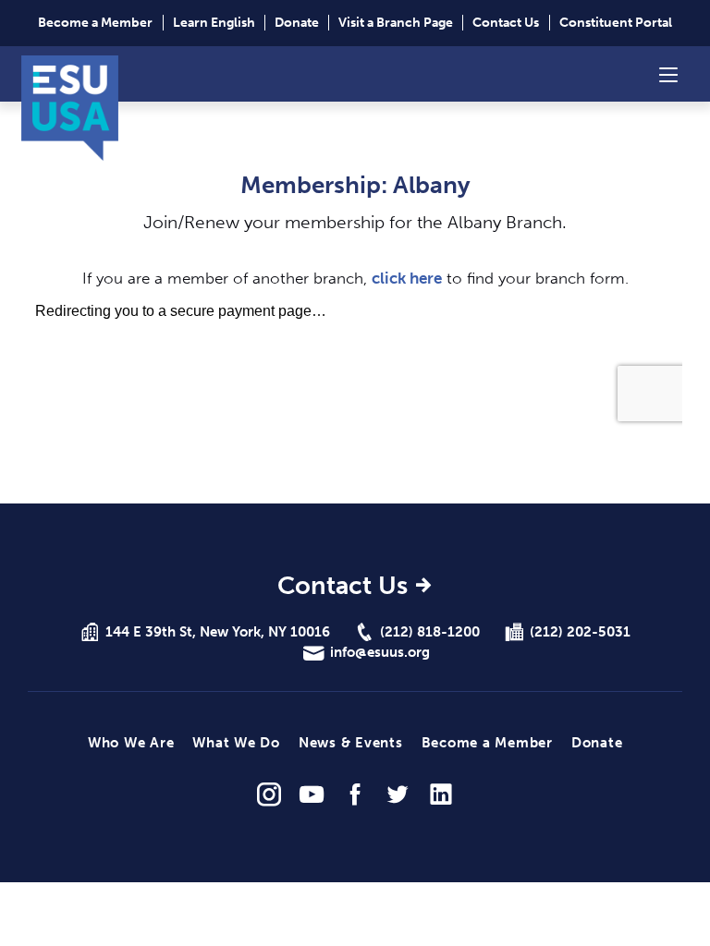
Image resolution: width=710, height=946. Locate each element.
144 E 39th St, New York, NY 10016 (217, 632)
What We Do (236, 742)
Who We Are (131, 742)
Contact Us (505, 22)
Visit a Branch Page (395, 22)
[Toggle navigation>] (668, 74)
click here (407, 278)
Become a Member (95, 22)
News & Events (351, 742)
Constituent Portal (615, 22)
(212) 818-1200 (430, 632)
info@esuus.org (380, 652)
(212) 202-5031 (580, 632)
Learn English (214, 22)
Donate (297, 22)
